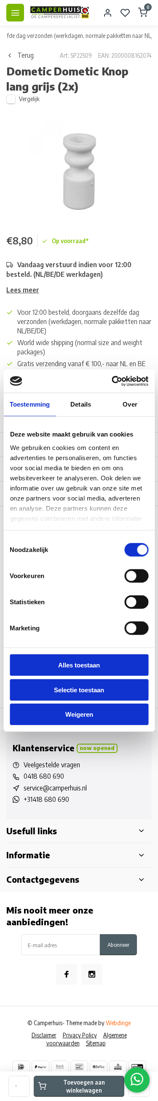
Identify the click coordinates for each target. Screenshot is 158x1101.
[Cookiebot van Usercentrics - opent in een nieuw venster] (112, 380)
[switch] (136, 576)
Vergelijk (29, 98)
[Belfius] (98, 1067)
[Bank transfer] (60, 1067)
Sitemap (96, 1043)
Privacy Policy (80, 1035)
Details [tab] (80, 404)
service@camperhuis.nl (55, 788)
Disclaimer (44, 1035)
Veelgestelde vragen (52, 765)
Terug (25, 55)
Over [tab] (130, 404)
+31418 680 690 (46, 799)
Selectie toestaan (79, 689)
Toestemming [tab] (30, 404)
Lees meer (22, 290)
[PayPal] (40, 1067)
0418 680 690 (44, 776)
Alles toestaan (79, 665)
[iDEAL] (21, 1067)
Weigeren (79, 714)
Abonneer (118, 944)
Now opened (97, 748)
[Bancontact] (79, 1067)
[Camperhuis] (59, 12)
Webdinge (118, 1022)
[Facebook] (66, 974)
